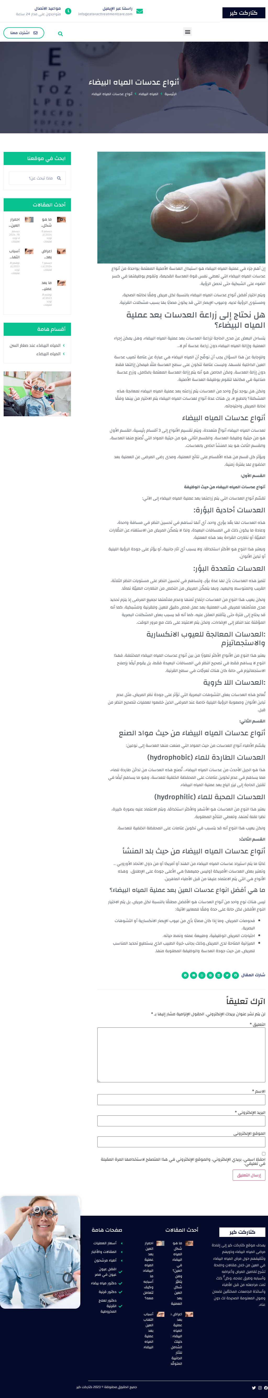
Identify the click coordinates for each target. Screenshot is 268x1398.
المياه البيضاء (148, 94)
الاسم (258, 1091)
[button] (187, 31)
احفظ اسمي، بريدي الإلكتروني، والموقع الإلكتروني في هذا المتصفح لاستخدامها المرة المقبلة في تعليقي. (183, 1161)
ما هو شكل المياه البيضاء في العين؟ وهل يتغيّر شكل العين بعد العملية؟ (175, 1273)
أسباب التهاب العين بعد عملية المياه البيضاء (148, 1331)
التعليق (257, 1024)
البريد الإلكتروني (250, 1112)
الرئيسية (171, 94)
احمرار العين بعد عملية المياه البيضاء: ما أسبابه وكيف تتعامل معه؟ (148, 1271)
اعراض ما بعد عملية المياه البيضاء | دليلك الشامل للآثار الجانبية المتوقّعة (174, 1339)
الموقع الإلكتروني (249, 1133)
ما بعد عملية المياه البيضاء (46, 291)
